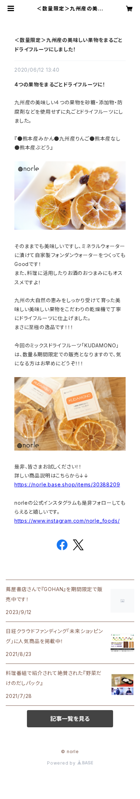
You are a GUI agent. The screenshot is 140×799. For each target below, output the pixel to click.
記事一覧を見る (70, 718)
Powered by (62, 763)
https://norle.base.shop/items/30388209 (67, 484)
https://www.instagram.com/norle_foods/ (67, 521)
